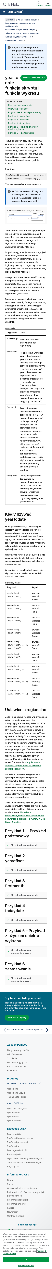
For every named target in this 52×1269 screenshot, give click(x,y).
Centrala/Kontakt (15, 1216)
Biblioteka (12, 1070)
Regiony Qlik (13, 1166)
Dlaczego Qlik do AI (17, 1150)
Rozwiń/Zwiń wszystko (34, 78)
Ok (26, 1259)
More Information (26, 1265)
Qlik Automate (14, 1120)
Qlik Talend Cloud (16, 1093)
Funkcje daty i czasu (14, 40)
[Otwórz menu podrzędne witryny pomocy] (4, 12)
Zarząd (10, 1184)
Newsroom (12, 1212)
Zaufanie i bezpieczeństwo (20, 1138)
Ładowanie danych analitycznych (20, 30)
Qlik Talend (12, 1089)
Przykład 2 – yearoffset (18, 116)
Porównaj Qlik (14, 1154)
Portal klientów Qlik (16, 1066)
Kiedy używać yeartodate (20, 105)
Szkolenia (12, 1058)
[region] (26, 1249)
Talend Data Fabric (16, 1097)
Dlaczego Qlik (14, 1134)
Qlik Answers (13, 1112)
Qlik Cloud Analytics (17, 1108)
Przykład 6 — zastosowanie (21, 133)
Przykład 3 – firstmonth (18, 119)
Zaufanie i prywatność (18, 1142)
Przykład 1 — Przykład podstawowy (24, 112)
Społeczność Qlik (27, 1224)
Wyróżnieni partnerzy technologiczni (25, 1158)
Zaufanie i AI (13, 1146)
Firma (10, 1180)
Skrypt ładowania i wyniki (24, 845)
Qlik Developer (14, 1054)
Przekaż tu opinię (17, 1017)
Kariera (10, 1208)
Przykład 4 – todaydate (19, 123)
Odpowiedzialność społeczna (22, 1188)
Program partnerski (16, 1204)
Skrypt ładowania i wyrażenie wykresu (21, 952)
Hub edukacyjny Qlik (17, 1062)
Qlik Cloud (15, 12)
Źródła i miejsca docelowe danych (24, 1162)
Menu (48, 5)
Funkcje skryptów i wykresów (18, 37)
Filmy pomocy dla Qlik (18, 1050)
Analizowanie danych (27, 20)
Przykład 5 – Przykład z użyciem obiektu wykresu (23, 128)
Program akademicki (17, 1200)
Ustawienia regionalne (18, 109)
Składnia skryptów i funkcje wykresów (22, 33)
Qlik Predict (13, 1116)
